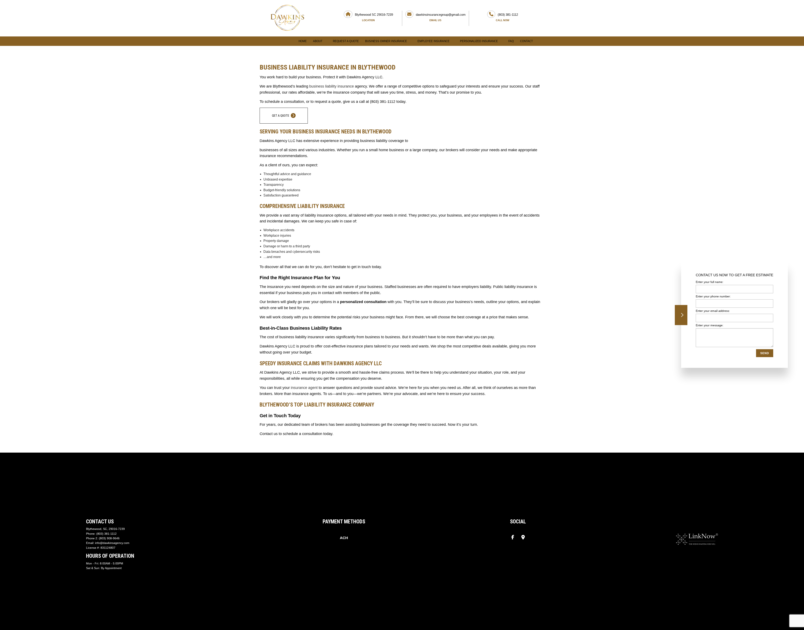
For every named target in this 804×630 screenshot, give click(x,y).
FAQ (511, 41)
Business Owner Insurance (386, 41)
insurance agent (304, 388)
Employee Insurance (433, 41)
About (317, 41)
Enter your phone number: (713, 296)
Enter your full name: (709, 282)
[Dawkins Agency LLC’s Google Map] (523, 538)
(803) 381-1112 (507, 17)
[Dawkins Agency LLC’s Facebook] (512, 538)
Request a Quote (346, 41)
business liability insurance (331, 86)
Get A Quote (281, 115)
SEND (764, 353)
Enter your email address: (713, 311)
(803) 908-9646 (109, 538)
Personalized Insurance (479, 41)
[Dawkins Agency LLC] (287, 18)
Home (303, 41)
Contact (526, 41)
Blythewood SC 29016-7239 (373, 17)
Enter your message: (709, 325)
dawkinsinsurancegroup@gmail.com (440, 17)
